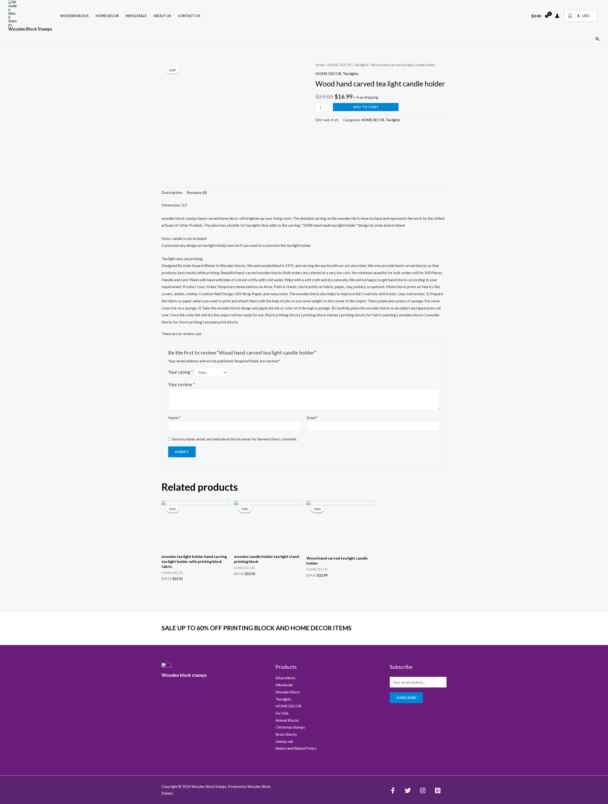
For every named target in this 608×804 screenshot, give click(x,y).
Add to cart (366, 107)
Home (320, 65)
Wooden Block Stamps (30, 29)
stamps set (284, 741)
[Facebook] (393, 790)
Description (172, 192)
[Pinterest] (438, 790)
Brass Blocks (286, 734)
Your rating (180, 372)
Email (312, 417)
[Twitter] (408, 790)
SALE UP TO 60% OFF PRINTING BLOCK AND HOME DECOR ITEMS (257, 628)
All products (285, 677)
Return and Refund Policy (296, 748)
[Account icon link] (557, 16)
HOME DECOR (107, 16)
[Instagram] (423, 790)
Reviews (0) (197, 192)
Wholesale (136, 16)
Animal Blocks (287, 720)
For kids (282, 713)
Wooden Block (288, 692)
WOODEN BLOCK (74, 16)
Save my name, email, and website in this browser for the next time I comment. (234, 439)
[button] (597, 39)
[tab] (172, 192)
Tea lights (361, 65)
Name (174, 417)
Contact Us (189, 16)
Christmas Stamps (290, 727)
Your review (181, 384)
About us (162, 16)
